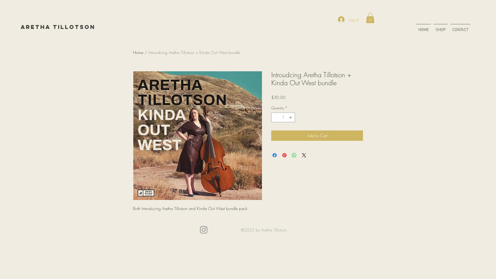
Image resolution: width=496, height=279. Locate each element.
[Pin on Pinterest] (284, 155)
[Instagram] (204, 230)
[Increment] (291, 117)
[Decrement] (275, 117)
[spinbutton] (283, 117)
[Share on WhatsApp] (294, 155)
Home (138, 52)
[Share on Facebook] (275, 155)
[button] (370, 18)
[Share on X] (304, 155)
